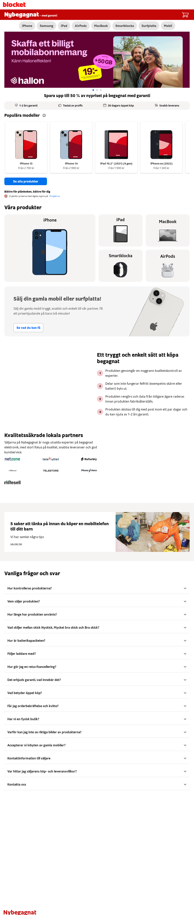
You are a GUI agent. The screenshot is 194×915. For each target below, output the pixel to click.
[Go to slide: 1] (97, 90)
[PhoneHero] (89, 470)
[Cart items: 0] (185, 14)
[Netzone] (12, 459)
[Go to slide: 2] (101, 90)
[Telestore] (51, 470)
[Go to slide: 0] (93, 90)
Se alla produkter (25, 181)
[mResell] (12, 482)
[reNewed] (12, 470)
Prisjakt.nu (54, 196)
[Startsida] (14, 4)
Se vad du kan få (28, 328)
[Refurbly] (89, 459)
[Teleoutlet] (51, 459)
